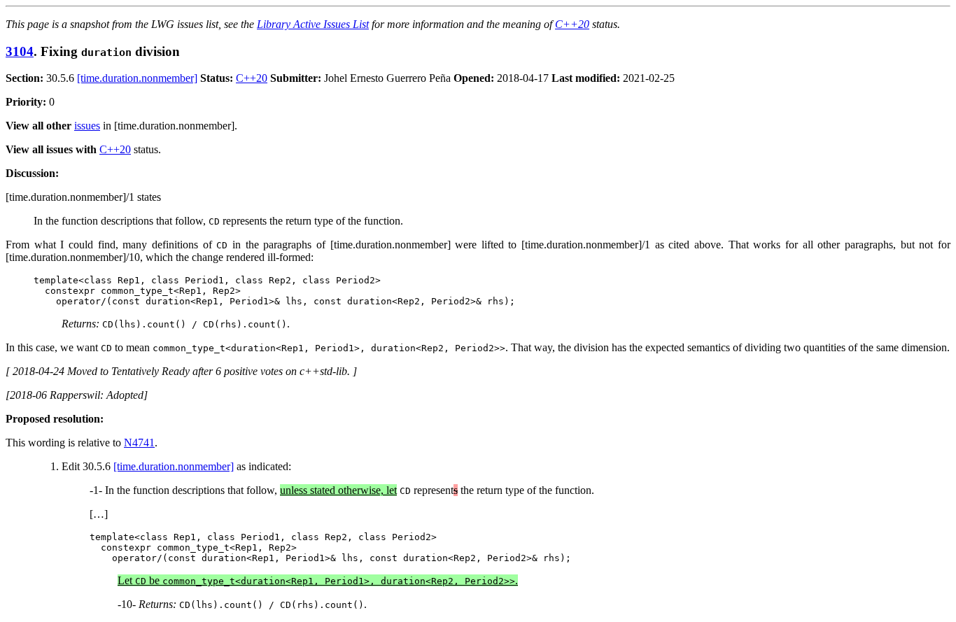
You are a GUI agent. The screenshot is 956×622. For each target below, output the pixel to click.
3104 (20, 51)
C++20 (572, 24)
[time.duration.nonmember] (137, 78)
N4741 (139, 442)
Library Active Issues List (313, 24)
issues (87, 126)
